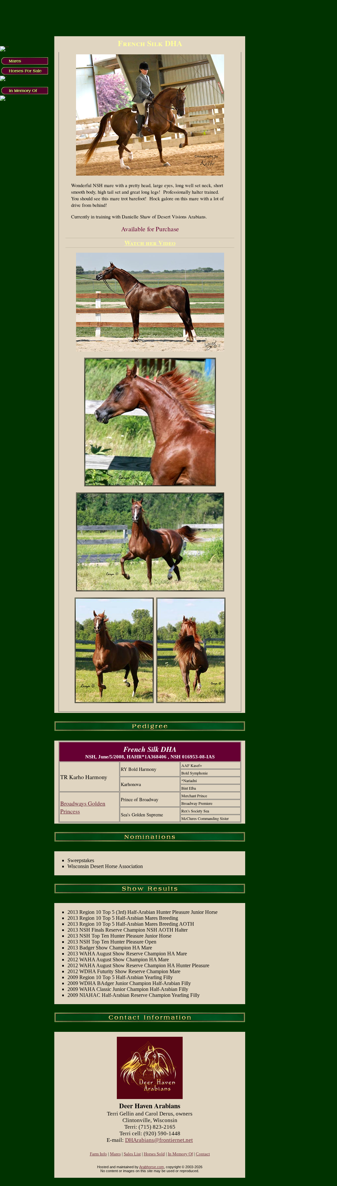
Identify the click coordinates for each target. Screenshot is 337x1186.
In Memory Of (180, 1154)
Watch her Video (150, 242)
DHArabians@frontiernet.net (159, 1140)
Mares (115, 1154)
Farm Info (98, 1154)
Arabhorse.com (151, 1167)
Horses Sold (154, 1154)
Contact (203, 1154)
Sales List (132, 1154)
